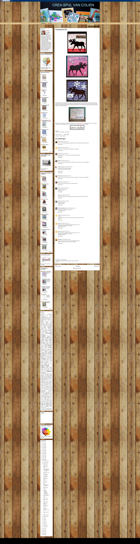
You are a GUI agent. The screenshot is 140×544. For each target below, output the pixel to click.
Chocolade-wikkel (44, 331)
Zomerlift (42, 409)
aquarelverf (43, 318)
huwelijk (50, 357)
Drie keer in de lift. (46, 472)
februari (44, 525)
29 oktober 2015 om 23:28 (66, 215)
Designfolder (43, 342)
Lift (46, 369)
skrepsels (44, 137)
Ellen (59, 141)
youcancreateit (43, 407)
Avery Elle (50, 319)
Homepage (77, 266)
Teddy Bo (50, 399)
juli (43, 517)
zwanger (45, 409)
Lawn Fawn (49, 368)
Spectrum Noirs (46, 395)
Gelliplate (45, 351)
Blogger (82, 541)
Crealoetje (44, 294)
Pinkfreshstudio (49, 383)
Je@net (59, 147)
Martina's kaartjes (45, 183)
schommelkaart (43, 390)
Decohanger (43, 340)
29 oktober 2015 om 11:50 (68, 166)
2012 (43, 531)
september (45, 514)
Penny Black (43, 382)
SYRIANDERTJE (45, 82)
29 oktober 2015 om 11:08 (64, 153)
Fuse (42, 351)
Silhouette (47, 392)
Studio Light (46, 397)
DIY (49, 343)
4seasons (43, 314)
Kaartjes (43, 206)
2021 (43, 450)
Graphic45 (50, 352)
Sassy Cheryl (43, 389)
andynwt (71, 541)
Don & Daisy (43, 344)
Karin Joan (43, 362)
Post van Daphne (45, 97)
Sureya (51, 398)
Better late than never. (45, 506)
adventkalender (43, 316)
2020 (43, 452)
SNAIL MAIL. (45, 481)
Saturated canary (49, 389)
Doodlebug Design (49, 344)
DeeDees (50, 340)
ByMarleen (49, 326)
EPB (46, 349)
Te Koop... (50, 23)
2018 (43, 455)
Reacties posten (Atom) (79, 272)
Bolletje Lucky (45, 244)
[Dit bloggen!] (65, 134)
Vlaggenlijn (43, 403)
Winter (42, 406)
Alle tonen (50, 151)
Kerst (46, 364)
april (44, 522)
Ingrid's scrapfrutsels (46, 229)
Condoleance (43, 334)
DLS (51, 343)
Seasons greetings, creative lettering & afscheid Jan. (45, 492)
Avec (46, 319)
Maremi (45, 371)
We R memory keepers (47, 404)
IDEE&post (43, 358)
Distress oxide (45, 343)
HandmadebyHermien (46, 301)
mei (44, 520)
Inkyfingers (60, 239)
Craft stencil (49, 335)
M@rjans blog (44, 112)
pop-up (46, 385)
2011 (43, 533)
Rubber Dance (46, 388)
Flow (45, 350)
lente (42, 369)
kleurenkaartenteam (45, 365)
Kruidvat (42, 368)
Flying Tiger (48, 350)
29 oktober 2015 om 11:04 (65, 147)
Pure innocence (46, 386)
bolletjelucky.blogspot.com (62, 208)
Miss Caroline (49, 374)
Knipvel (42, 366)
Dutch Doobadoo (48, 345)
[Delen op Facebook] (67, 134)
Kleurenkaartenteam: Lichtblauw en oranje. (46, 470)
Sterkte (48, 396)
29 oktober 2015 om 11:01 (64, 141)
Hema (51, 355)
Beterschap (43, 323)
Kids (49, 364)
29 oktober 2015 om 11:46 (65, 160)
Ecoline (42, 347)
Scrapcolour (44, 89)
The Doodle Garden (48, 400)
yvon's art (50, 407)
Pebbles (50, 381)
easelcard (46, 346)
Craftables (43, 336)
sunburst (48, 398)
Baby (42, 320)
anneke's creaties (61, 166)
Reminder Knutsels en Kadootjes (48, 296)
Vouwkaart (47, 403)
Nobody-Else (43, 378)
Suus (42, 399)
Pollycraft (42, 385)
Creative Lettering (48, 339)
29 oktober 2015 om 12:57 (67, 175)
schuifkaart (50, 390)
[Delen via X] (66, 134)
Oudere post (96, 266)
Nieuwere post (58, 266)
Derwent (42, 341)
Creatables (47, 337)
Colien (48, 30)
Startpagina (43, 23)
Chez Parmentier (45, 144)
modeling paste (43, 376)
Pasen (47, 381)
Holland (48, 356)
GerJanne (59, 215)
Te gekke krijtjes (46, 399)
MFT (46, 374)
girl (45, 352)
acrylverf (46, 315)
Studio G (42, 397)
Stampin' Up (43, 396)
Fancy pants (49, 349)
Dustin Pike (42, 345)
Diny (59, 153)
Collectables (48, 333)
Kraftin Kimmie (49, 367)
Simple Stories (47, 393)
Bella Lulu (49, 322)
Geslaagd (50, 351)
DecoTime (47, 340)
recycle (45, 387)
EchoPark (50, 346)
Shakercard (43, 392)
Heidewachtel (43, 355)
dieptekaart (47, 342)
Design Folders (49, 341)
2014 (43, 528)
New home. (45, 482)
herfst (42, 356)
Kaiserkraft (47, 361)
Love (45, 370)
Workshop (46, 406)
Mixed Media (49, 375)
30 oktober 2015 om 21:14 (65, 223)
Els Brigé (50, 348)
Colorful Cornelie (45, 129)
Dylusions (42, 346)
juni (44, 519)
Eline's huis (43, 348)
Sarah (51, 388)
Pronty (42, 386)
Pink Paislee (45, 383)
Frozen (51, 350)
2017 (43, 456)
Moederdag (48, 376)
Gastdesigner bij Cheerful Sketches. (48, 281)
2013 (43, 530)
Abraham (42, 315)
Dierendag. (45, 508)
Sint (51, 393)
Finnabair (42, 350)
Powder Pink (50, 385)
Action (50, 315)
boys (51, 325)
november (45, 462)
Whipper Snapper (49, 405)
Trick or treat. (45, 465)
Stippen (50, 396)
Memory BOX (43, 374)
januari (44, 526)
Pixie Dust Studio (44, 384)
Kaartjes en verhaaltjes (46, 271)
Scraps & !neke (45, 199)
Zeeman (47, 408)
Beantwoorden (60, 144)
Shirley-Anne (60, 175)
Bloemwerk (46, 324)
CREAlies (42, 337)
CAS (51, 329)
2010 (43, 534)
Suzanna (44, 176)
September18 (43, 391)
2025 (43, 444)
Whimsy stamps (43, 405)
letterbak (44, 369)
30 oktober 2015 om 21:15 (65, 231)
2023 (43, 447)
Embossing (43, 349)
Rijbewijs (42, 388)
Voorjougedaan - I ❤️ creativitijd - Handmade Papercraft (46, 121)
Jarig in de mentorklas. (45, 474)
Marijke (43, 221)
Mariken (59, 160)
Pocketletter (50, 384)
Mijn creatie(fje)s (45, 214)
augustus (45, 516)
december (45, 460)
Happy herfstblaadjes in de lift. (46, 485)
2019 (43, 453)
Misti (45, 375)
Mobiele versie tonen (77, 268)
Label (45, 368)
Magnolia (47, 370)
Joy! (51, 360)
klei (51, 364)
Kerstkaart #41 (45, 501)
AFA (51, 316)
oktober (44, 463)
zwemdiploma (49, 409)
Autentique (43, 319)
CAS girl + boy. (45, 487)
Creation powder (46, 338)
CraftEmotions (49, 336)
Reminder (47, 302)
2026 (43, 443)
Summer (45, 398)
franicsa (59, 223)
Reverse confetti (49, 387)
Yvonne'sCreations (43, 408)
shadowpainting (50, 391)
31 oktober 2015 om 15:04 (66, 239)
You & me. (45, 488)
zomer (51, 408)
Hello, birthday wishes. (45, 477)
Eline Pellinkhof (48, 347)
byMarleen (44, 74)
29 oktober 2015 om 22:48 (71, 208)
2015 (43, 459)
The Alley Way (43, 400)
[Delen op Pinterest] (68, 134)
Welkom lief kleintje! (45, 504)
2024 (43, 446)
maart (44, 523)
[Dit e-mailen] (64, 134)
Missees (42, 375)
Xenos (51, 406)
